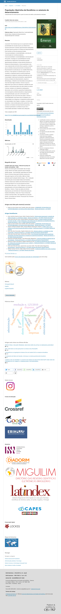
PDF (40, 53)
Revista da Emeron (11, 1)
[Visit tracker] (11, 546)
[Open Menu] (4, 1)
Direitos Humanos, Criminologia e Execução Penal (16, 563)
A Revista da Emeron (11, 594)
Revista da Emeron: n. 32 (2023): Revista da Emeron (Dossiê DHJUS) (31, 232)
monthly (27, 157)
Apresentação (11, 247)
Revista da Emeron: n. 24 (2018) (43, 209)
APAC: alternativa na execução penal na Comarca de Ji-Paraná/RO (21, 348)
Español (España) (9, 288)
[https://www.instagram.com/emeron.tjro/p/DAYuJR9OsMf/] (10, 390)
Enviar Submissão (10, 295)
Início (6, 5)
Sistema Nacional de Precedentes (12, 558)
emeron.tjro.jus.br (35, 589)
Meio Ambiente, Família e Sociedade (13, 565)
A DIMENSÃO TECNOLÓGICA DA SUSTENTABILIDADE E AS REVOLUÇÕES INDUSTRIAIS (29, 208)
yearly (32, 157)
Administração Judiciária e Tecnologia (13, 561)
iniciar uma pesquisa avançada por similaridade (27, 256)
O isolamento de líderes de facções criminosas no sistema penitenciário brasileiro (25, 356)
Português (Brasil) (9, 284)
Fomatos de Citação (42, 82)
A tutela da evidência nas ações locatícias (45, 249)
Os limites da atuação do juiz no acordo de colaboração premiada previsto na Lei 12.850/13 (31, 242)
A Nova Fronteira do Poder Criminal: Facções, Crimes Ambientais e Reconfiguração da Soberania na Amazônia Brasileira (31, 220)
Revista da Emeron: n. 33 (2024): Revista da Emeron (21, 250)
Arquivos (11, 5)
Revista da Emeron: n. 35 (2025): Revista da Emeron (40, 217)
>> (16, 253)
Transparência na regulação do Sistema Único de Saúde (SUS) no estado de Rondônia (26, 352)
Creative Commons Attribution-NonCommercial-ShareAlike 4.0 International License (45, 114)
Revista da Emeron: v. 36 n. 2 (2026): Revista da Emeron (22, 222)
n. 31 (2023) (17, 5)
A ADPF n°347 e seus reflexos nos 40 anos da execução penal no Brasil (30, 227)
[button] (9, 369)
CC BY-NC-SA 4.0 (12, 595)
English (7, 286)
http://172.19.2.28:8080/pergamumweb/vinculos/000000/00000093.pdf (22, 115)
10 (13, 253)
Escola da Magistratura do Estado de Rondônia (33, 594)
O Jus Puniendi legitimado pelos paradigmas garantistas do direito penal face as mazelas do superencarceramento (30, 234)
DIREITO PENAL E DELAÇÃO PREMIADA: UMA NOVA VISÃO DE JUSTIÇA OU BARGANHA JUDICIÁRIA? (29, 345)
